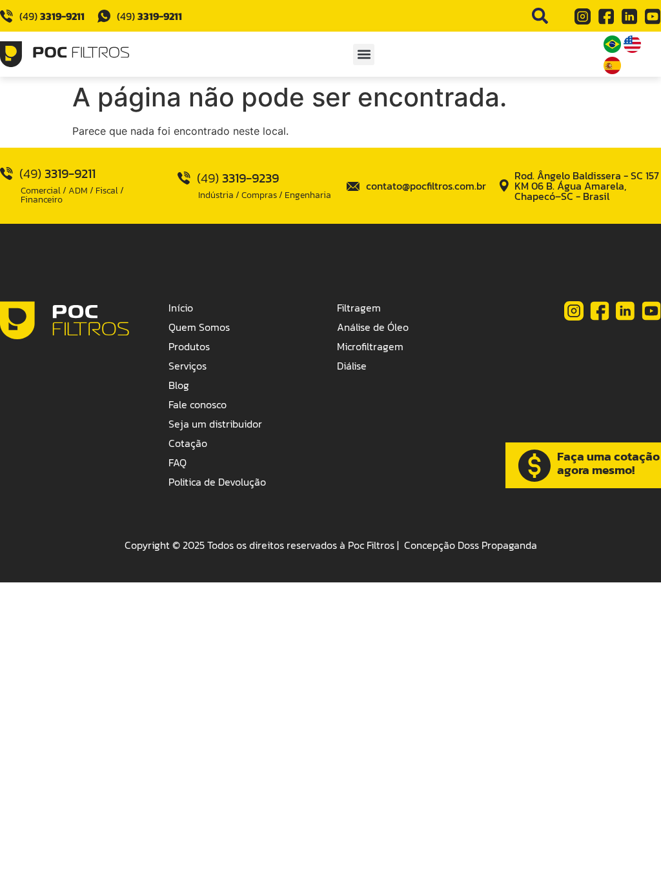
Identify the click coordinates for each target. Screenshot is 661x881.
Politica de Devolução (217, 481)
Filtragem (359, 307)
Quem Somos (199, 327)
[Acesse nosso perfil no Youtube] (652, 16)
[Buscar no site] (540, 16)
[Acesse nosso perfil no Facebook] (606, 16)
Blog (178, 385)
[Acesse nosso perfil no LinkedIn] (629, 16)
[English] (632, 49)
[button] (363, 54)
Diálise (352, 365)
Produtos (189, 346)
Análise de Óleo (373, 327)
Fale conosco (197, 404)
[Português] (614, 49)
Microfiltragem (370, 346)
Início (180, 307)
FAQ (177, 462)
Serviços (187, 365)
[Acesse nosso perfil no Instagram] (583, 16)
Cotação (187, 443)
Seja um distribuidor (215, 423)
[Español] (612, 70)
